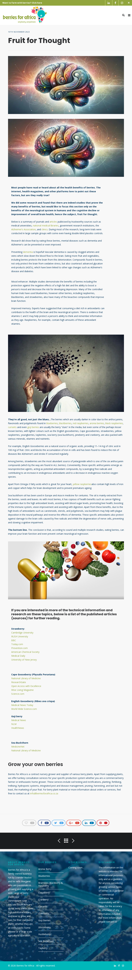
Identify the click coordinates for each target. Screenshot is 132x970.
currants (12, 427)
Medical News (18, 720)
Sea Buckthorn (46, 941)
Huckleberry (44, 934)
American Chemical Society (25, 651)
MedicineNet (17, 746)
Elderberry (43, 913)
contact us (111, 921)
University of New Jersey (24, 659)
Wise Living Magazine (22, 689)
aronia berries (97, 423)
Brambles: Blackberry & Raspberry (50, 884)
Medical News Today (22, 705)
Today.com (17, 644)
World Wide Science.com (24, 708)
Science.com (17, 693)
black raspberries (114, 423)
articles (53, 221)
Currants (42, 906)
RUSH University (19, 636)
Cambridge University (22, 632)
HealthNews (17, 727)
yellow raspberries (82, 484)
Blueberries (44, 875)
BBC (13, 640)
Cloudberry (44, 892)
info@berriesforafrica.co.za (44, 793)
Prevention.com (19, 648)
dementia (28, 251)
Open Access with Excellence (26, 686)
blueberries (52, 423)
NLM (13, 724)
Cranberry (43, 899)
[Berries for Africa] (24, 15)
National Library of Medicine (26, 678)
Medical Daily (18, 655)
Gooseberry (44, 927)
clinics (45, 229)
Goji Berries (44, 920)
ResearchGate (18, 682)
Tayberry (42, 948)
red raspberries (80, 423)
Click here (37, 2)
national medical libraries (46, 225)
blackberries (65, 423)
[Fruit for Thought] (66, 85)
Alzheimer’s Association (23, 229)
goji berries (33, 427)
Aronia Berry (44, 868)
